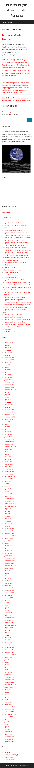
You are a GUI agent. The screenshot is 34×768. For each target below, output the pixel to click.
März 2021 (8, 491)
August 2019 (9, 538)
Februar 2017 (9, 613)
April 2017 (8, 608)
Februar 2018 (9, 583)
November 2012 (10, 739)
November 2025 (10, 357)
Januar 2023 (8, 437)
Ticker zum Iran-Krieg (12, 272)
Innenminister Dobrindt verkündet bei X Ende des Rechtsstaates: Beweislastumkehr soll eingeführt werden (17, 287)
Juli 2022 (7, 451)
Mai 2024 (8, 397)
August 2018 (9, 568)
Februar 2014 (9, 702)
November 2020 (10, 501)
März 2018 (8, 580)
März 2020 (8, 521)
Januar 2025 (8, 380)
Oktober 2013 (9, 712)
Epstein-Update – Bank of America (16, 233)
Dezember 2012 (10, 737)
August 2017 (9, 598)
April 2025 (8, 372)
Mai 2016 (8, 635)
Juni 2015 (7, 662)
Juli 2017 (7, 600)
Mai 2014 (8, 694)
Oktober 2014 (9, 682)
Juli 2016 (7, 630)
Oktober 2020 (9, 504)
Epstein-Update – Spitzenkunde (15, 297)
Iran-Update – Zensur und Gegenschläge (18, 250)
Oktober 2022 (9, 444)
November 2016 (10, 620)
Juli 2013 (7, 719)
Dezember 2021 (10, 469)
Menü (10, 22)
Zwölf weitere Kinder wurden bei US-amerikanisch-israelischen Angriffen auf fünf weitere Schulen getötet (16, 257)
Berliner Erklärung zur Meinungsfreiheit (17, 235)
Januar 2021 (8, 496)
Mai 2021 (8, 486)
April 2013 (8, 727)
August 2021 (9, 479)
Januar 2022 (8, 466)
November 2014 (10, 679)
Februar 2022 (9, 464)
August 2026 (9, 342)
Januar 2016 (8, 645)
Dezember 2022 (10, 439)
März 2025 (8, 375)
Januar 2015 (8, 675)
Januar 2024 (8, 407)
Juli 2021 (7, 481)
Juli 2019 (7, 541)
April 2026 (8, 347)
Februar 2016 (9, 642)
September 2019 (10, 536)
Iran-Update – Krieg (11, 275)
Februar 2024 (9, 404)
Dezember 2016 (10, 618)
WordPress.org (10, 760)
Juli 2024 (7, 392)
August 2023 (9, 419)
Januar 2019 (8, 556)
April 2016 (8, 637)
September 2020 (10, 506)
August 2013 (9, 717)
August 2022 (9, 449)
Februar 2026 (9, 352)
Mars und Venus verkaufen (13, 230)
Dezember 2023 (10, 409)
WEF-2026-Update (11, 332)
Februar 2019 (9, 553)
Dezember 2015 (10, 647)
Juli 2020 (7, 511)
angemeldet (13, 112)
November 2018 (10, 561)
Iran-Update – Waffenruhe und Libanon (17, 238)
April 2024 (8, 399)
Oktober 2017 (9, 593)
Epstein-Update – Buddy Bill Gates (16, 240)
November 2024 (10, 385)
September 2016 (10, 625)
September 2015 (10, 655)
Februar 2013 (9, 732)
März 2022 (8, 461)
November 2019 (10, 531)
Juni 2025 (7, 367)
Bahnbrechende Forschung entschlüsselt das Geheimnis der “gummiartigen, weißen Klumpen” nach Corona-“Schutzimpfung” (17, 304)
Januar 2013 (8, 734)
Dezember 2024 (10, 382)
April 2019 (8, 548)
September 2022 (10, 447)
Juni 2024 (7, 395)
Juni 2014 (7, 692)
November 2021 (10, 471)
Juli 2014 (7, 689)
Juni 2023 (7, 424)
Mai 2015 (8, 665)
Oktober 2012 (9, 742)
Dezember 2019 (10, 528)
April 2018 (8, 578)
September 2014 (10, 684)
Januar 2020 (8, 526)
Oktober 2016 (9, 623)
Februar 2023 (9, 434)
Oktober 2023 (9, 414)
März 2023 (8, 432)
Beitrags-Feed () (11, 755)
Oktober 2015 (9, 652)
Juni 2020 (7, 514)
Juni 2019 (7, 543)
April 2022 (8, 459)
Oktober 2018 (9, 563)
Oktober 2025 (9, 360)
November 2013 (10, 709)
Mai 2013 (8, 724)
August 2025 (9, 362)
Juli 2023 (7, 422)
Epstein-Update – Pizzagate (14, 317)
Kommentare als (11, 757)
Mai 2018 (8, 575)
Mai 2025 (8, 370)
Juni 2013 (7, 722)
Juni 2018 (7, 573)
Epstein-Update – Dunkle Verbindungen (17, 319)
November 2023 (10, 412)
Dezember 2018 (10, 558)
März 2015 (8, 670)
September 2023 (10, 417)
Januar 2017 (8, 615)
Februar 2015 (9, 672)
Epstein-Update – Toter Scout (14, 223)
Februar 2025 (9, 377)
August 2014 (9, 687)
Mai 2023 (8, 427)
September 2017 (10, 595)
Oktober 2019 (9, 533)
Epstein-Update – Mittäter (13, 314)
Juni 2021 (7, 484)
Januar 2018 (8, 585)
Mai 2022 (8, 456)
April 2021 (8, 489)
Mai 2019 (8, 546)
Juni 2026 (7, 345)
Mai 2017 (8, 605)
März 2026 (8, 350)
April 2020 (8, 518)
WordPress (15, 765)
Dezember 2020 (10, 499)
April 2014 (8, 697)
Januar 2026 (8, 355)
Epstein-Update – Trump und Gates (16, 252)
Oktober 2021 (9, 474)
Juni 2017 (7, 603)
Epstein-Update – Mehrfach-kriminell (16, 243)
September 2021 (10, 476)
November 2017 (10, 590)
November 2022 (10, 442)
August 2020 (9, 509)
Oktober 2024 (9, 387)
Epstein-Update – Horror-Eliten (15, 322)
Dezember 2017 (10, 588)
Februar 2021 (9, 494)
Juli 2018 (7, 570)
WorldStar (25, 765)
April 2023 (8, 429)
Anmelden (8, 752)
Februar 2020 (9, 523)
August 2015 (9, 657)
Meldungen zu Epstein (12, 277)
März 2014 (8, 699)
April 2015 (8, 667)
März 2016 (8, 640)
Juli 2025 (7, 365)
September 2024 (10, 390)
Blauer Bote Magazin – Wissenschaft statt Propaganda (17, 10)
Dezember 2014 (10, 677)
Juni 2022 (7, 454)
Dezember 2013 (10, 707)
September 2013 (10, 714)
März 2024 (8, 402)
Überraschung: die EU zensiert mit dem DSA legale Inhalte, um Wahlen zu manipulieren (16, 326)
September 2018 (10, 566)
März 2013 (8, 729)
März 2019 (8, 551)
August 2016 (9, 627)
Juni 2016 (7, 632)
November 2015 (10, 650)
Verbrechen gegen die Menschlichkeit (17, 83)
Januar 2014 (8, 704)
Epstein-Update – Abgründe (14, 300)
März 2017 (8, 610)
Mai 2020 (8, 516)
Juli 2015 (7, 660)
